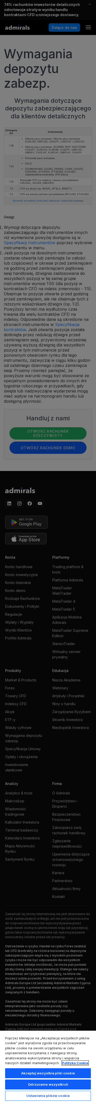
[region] (48, 1066)
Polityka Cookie (75, 1063)
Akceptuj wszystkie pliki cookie (48, 1073)
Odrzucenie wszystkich (48, 1084)
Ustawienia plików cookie (48, 1096)
